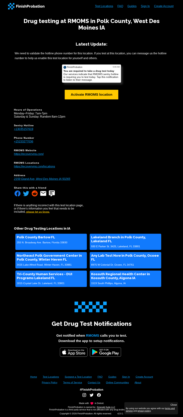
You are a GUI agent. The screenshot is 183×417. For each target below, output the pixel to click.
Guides (132, 6)
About (138, 382)
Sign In (145, 6)
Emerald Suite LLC (106, 407)
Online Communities (117, 382)
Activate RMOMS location (91, 94)
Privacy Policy (49, 382)
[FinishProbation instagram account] (84, 396)
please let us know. (38, 211)
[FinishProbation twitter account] (92, 396)
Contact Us (94, 382)
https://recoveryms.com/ (29, 154)
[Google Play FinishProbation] (105, 352)
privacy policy (144, 411)
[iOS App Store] (74, 352)
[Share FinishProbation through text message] (51, 194)
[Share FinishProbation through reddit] (34, 194)
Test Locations (104, 6)
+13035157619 (23, 129)
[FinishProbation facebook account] (99, 396)
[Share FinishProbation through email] (43, 194)
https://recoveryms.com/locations (34, 166)
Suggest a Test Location (78, 376)
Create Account (164, 6)
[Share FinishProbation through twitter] (26, 194)
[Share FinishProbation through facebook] (17, 194)
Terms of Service (72, 382)
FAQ (120, 6)
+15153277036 (23, 141)
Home (33, 376)
